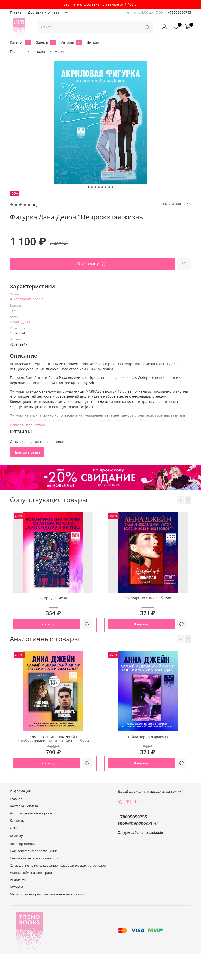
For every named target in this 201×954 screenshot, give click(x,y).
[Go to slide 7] (109, 187)
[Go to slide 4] (99, 187)
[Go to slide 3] (95, 187)
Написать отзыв (27, 452)
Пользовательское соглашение (34, 851)
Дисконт (94, 42)
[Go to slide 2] (92, 187)
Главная (17, 12)
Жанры (42, 42)
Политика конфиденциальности (34, 858)
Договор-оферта (22, 844)
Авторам (16, 887)
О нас (14, 828)
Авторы (67, 42)
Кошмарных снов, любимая (148, 597)
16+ (13, 310)
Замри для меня (53, 597)
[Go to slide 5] (102, 187)
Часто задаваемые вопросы (31, 813)
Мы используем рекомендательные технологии (47, 894)
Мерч (59, 51)
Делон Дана (20, 321)
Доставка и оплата (43, 12)
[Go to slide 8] (112, 187)
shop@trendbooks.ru (138, 823)
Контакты (17, 820)
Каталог (16, 42)
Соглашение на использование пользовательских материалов (58, 865)
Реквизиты (18, 880)
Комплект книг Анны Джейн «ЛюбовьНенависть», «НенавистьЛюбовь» (53, 738)
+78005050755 (179, 12)
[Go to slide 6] (105, 187)
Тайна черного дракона (148, 736)
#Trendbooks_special (27, 299)
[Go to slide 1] (88, 187)
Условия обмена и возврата (31, 873)
